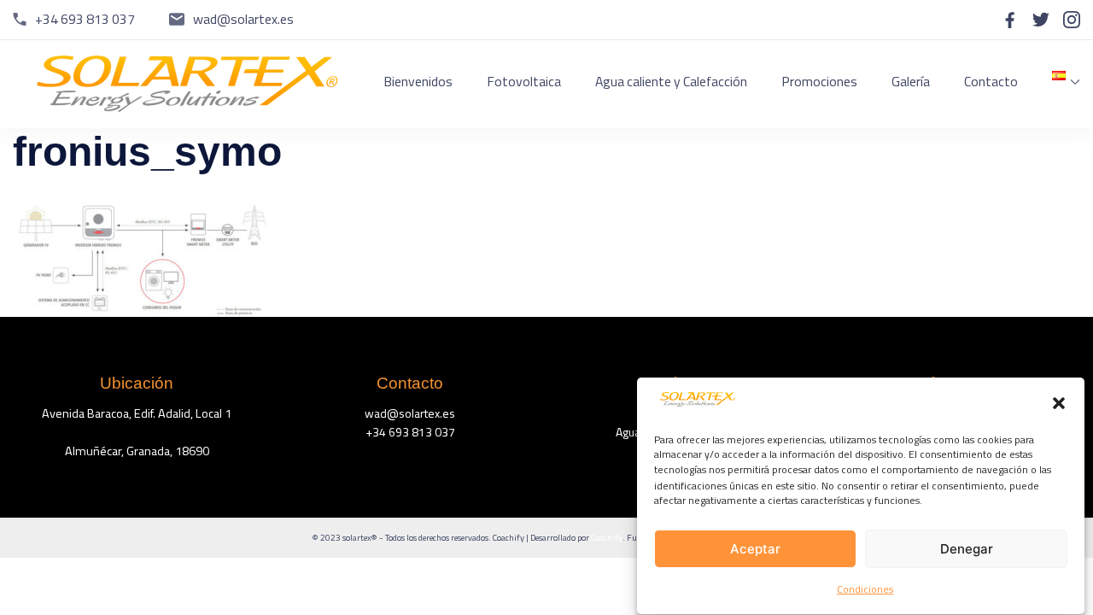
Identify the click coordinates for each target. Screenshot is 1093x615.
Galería (910, 81)
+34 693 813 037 (85, 19)
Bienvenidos (418, 81)
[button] (1058, 403)
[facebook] (1010, 19)
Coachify (606, 537)
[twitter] (1040, 19)
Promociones (819, 81)
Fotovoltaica (524, 81)
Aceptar (755, 550)
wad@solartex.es (243, 19)
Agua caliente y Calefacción (671, 81)
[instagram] (1071, 19)
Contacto (991, 81)
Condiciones (865, 589)
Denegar (966, 550)
